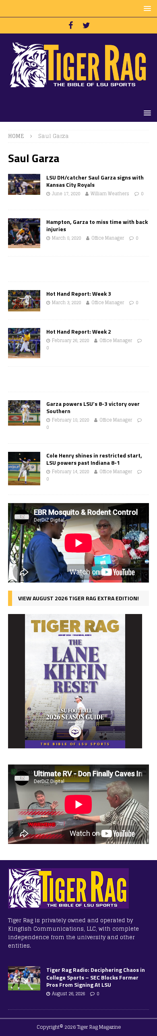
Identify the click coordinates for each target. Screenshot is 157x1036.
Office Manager (107, 238)
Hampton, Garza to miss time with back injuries (97, 225)
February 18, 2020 (70, 420)
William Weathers (110, 194)
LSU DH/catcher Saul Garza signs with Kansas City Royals (95, 181)
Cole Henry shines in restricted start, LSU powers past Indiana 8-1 (94, 459)
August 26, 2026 (68, 994)
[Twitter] (86, 25)
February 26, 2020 (70, 340)
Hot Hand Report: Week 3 (78, 293)
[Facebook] (71, 25)
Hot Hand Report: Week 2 (78, 331)
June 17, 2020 (66, 194)
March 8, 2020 (66, 238)
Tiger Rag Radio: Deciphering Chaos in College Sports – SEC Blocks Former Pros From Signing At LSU (95, 976)
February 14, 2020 (70, 472)
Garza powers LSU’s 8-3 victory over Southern (93, 407)
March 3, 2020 (66, 303)
